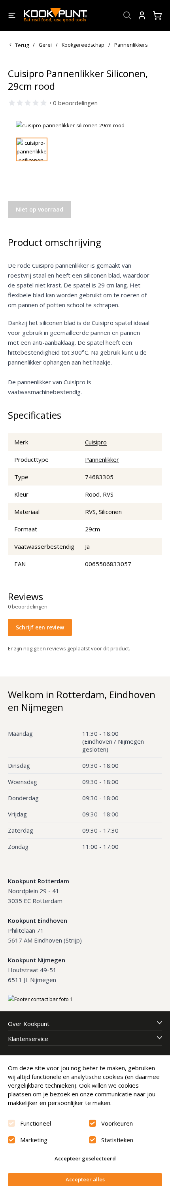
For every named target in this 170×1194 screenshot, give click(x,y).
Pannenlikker (102, 459)
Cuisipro (96, 442)
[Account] (142, 15)
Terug (22, 45)
